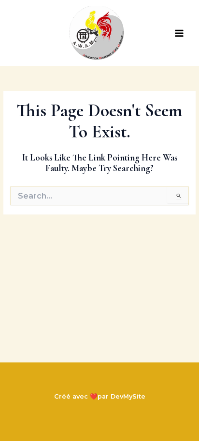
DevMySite (128, 396)
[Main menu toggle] (179, 33)
